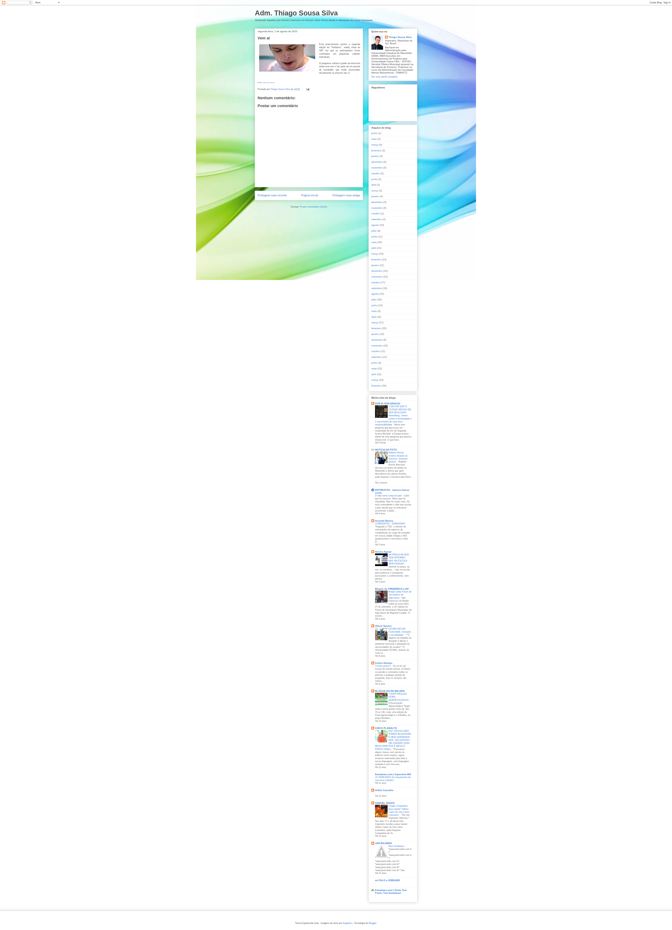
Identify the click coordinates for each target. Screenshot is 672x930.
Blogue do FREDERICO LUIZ (392, 588)
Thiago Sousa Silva (400, 37)
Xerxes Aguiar (383, 551)
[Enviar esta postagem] (307, 89)
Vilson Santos (383, 625)
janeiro (375, 156)
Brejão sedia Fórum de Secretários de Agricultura (399, 594)
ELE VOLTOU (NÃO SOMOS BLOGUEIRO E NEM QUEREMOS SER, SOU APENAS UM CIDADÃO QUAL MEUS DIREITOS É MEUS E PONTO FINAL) (393, 740)
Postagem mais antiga (346, 195)
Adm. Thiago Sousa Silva (296, 13)
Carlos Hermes (383, 663)
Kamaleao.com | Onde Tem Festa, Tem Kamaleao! (391, 891)
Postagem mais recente (272, 195)
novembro (377, 167)
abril (373, 184)
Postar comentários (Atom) (313, 206)
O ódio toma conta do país (389, 495)
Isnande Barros (384, 520)
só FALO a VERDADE (387, 880)
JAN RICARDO (383, 843)
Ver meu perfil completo (384, 76)
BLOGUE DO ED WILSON (389, 691)
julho (374, 230)
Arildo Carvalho (384, 790)
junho (374, 133)
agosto (375, 225)
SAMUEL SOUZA (385, 803)
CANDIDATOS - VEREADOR (390, 523)
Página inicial (309, 195)
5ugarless (348, 923)
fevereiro (376, 150)
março (374, 144)
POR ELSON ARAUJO (387, 403)
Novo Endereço (396, 846)
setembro (376, 219)
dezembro (377, 161)
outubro (375, 173)
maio (374, 139)
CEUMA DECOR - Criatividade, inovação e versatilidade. (399, 631)
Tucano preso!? (383, 666)
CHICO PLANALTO (386, 728)
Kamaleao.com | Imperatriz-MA (393, 774)
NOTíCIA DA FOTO (386, 449)
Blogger (372, 923)
